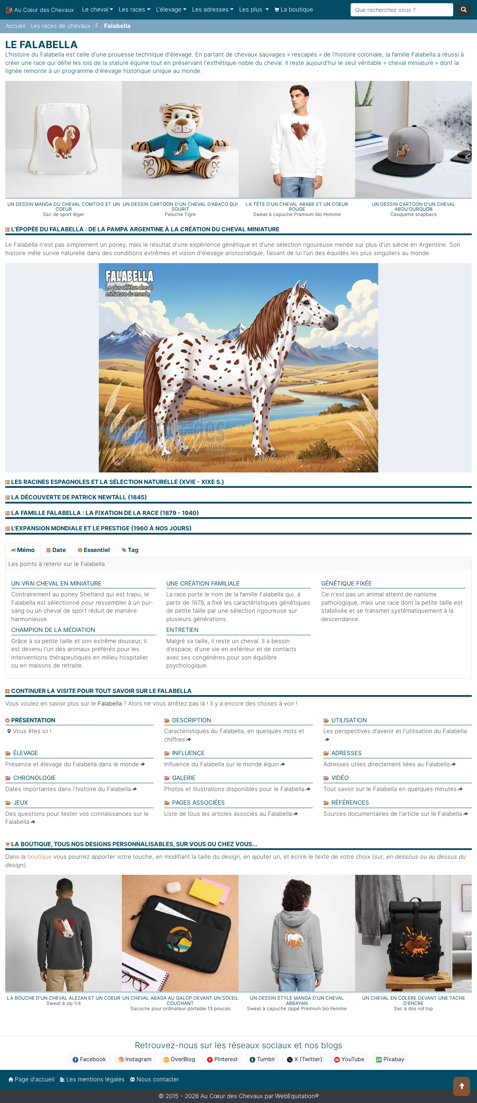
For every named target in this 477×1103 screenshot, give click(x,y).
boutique (39, 856)
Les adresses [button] (210, 9)
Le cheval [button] (95, 9)
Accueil (15, 25)
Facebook (92, 1059)
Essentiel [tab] (96, 549)
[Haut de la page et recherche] (461, 1086)
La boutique (296, 9)
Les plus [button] (251, 9)
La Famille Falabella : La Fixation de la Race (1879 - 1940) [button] (104, 512)
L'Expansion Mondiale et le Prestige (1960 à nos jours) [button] (101, 528)
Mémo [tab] (25, 549)
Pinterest (225, 1059)
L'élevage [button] (169, 9)
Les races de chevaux (60, 25)
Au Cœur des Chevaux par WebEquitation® (259, 1096)
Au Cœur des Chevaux (43, 9)
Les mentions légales (95, 1079)
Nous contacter (157, 1079)
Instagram (138, 1059)
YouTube (352, 1059)
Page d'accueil (33, 1079)
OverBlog (182, 1059)
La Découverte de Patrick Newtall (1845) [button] (78, 497)
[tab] (238, 483)
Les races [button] (132, 9)
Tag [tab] (132, 549)
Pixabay (393, 1059)
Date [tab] (58, 549)
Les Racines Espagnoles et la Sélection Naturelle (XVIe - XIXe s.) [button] (117, 481)
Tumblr (265, 1059)
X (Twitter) (307, 1059)
